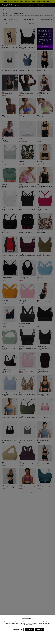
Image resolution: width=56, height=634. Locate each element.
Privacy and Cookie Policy (28, 624)
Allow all (39, 629)
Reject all (29, 629)
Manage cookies (17, 629)
